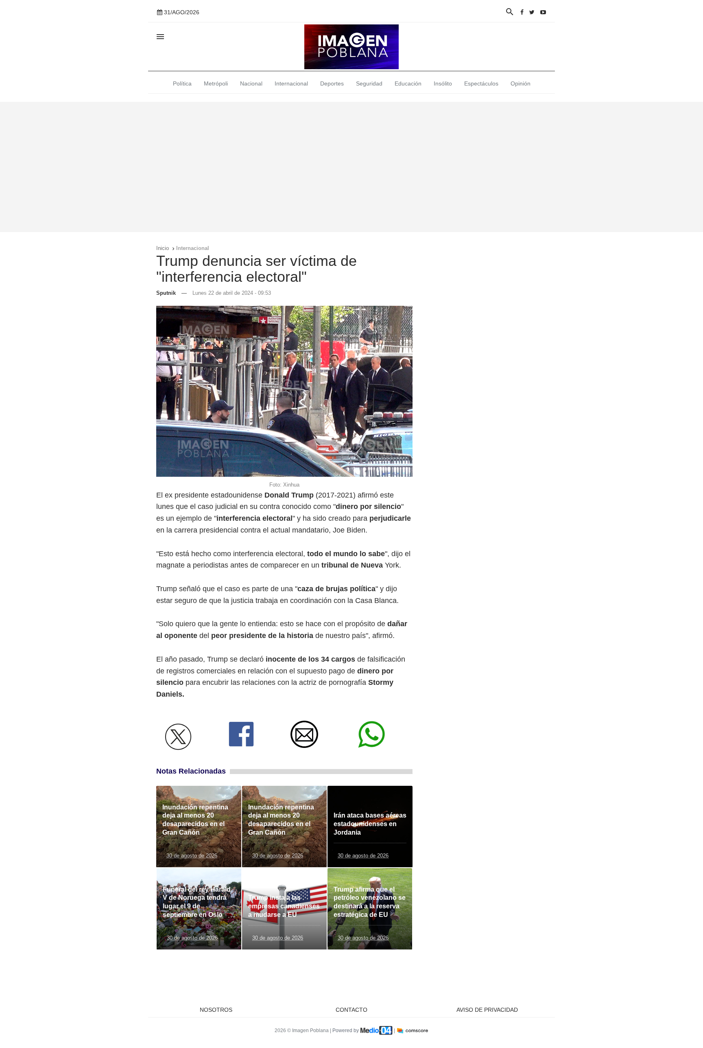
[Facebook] (521, 12)
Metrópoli (216, 83)
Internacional (291, 83)
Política (182, 83)
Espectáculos (481, 83)
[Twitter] (531, 12)
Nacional (251, 83)
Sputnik (166, 293)
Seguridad (369, 83)
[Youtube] (543, 12)
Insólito (443, 83)
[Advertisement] (351, 167)
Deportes (332, 83)
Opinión (521, 83)
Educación (408, 83)
